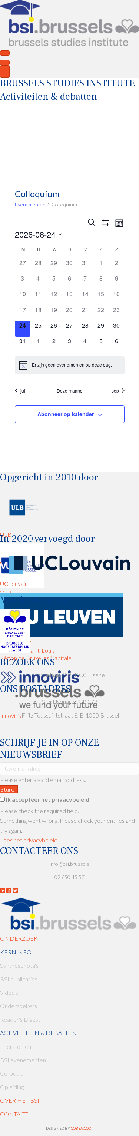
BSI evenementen (23, 1059)
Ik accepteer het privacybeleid (47, 799)
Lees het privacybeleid (28, 840)
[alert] (70, 365)
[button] (9, 789)
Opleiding (12, 1086)
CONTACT (14, 1113)
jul (22, 391)
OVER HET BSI (19, 1100)
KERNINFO (16, 952)
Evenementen (30, 204)
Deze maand (70, 391)
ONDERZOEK (19, 938)
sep (115, 391)
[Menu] (5, 53)
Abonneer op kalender (65, 414)
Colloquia (11, 1073)
